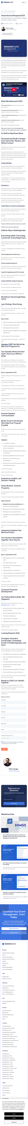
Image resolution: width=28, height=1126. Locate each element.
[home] (7, 2)
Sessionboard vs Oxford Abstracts (10, 1040)
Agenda (4, 965)
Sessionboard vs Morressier (8, 1038)
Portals (4, 955)
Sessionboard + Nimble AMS (8, 1060)
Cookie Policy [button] (13, 1107)
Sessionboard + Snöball (7, 1076)
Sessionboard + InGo (7, 1074)
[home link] (9, 944)
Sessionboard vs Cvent (7, 1034)
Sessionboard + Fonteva (8, 1057)
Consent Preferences (7, 1085)
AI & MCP (4, 1003)
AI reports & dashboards (8, 1014)
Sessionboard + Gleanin (7, 1078)
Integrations (5, 1016)
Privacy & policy (6, 1090)
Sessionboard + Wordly (7, 1066)
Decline (14, 1118)
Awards (4, 961)
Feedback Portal (5, 605)
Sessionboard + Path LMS (8, 1072)
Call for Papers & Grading (8, 952)
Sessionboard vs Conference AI (9, 1046)
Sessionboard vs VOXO (7, 1042)
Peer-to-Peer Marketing (8, 994)
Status (3, 1018)
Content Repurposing (7, 992)
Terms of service (6, 1092)
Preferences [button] (20, 1109)
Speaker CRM (5, 976)
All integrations (5, 1053)
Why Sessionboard (6, 1010)
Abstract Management (7, 957)
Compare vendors (6, 1026)
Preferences (14, 1122)
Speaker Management (7, 967)
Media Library (5, 987)
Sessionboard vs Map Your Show (9, 1036)
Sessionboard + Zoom (7, 1070)
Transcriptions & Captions (8, 990)
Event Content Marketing (8, 985)
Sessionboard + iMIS (7, 1055)
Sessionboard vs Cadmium (8, 1028)
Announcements (12, 11)
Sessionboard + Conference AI (9, 1068)
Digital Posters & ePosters (8, 959)
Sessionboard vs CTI (7, 1030)
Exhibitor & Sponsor (7, 978)
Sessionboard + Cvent (7, 1062)
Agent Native (5, 1012)
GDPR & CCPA (5, 1088)
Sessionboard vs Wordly (7, 1044)
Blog (6, 11)
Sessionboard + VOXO (7, 1064)
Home (2, 11)
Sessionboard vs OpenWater (9, 1032)
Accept (14, 1113)
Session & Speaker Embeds (8, 1001)
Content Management (7, 969)
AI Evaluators (5, 963)
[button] (24, 2)
